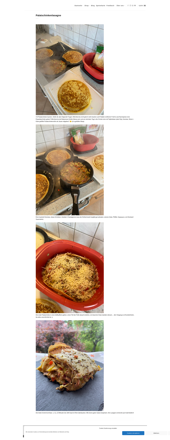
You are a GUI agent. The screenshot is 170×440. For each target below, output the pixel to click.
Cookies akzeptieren (133, 433)
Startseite (78, 5)
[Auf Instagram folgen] (130, 5)
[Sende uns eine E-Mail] (132, 5)
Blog (93, 5)
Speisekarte (100, 5)
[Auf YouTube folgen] (135, 5)
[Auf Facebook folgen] (128, 5)
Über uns (120, 5)
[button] (142, 6)
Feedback (110, 5)
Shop (86, 5)
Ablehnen (156, 433)
